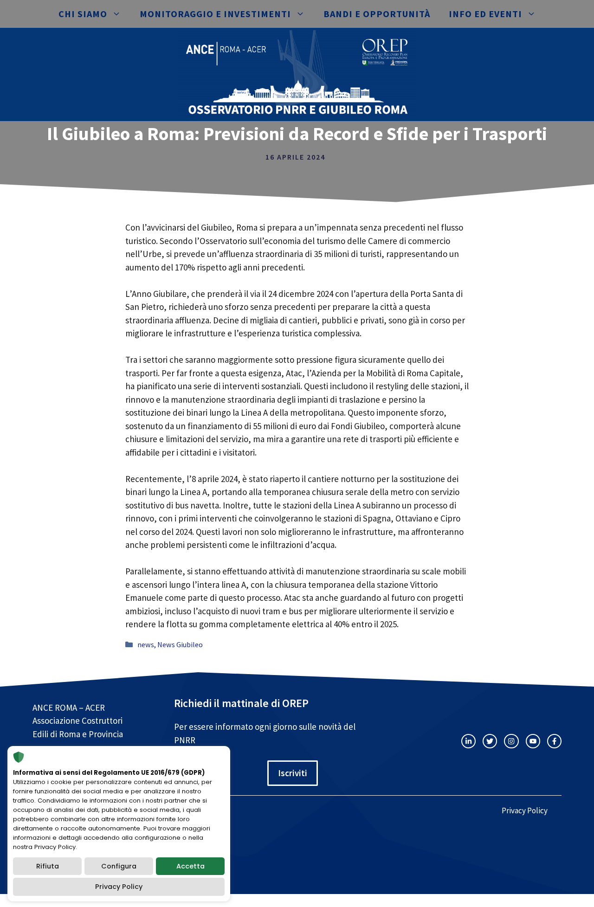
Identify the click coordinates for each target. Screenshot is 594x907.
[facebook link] (554, 741)
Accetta (190, 866)
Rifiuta (47, 866)
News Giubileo (180, 644)
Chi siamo (82, 13)
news (145, 644)
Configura (118, 866)
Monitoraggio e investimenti (215, 13)
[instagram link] (468, 741)
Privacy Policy (525, 810)
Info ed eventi (485, 13)
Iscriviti (292, 772)
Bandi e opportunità (376, 13)
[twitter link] (490, 741)
